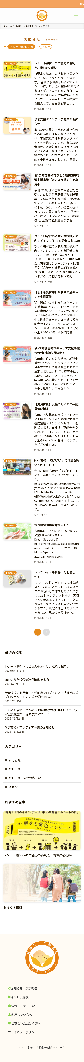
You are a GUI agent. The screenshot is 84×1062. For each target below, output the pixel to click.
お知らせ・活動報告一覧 (21, 46)
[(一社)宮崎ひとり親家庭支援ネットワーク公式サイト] (42, 15)
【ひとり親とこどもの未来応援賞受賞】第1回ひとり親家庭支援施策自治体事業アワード (41, 714)
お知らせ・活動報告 (24, 988)
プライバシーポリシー (22, 1032)
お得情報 (14, 760)
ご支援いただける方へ (26, 1023)
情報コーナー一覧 (23, 1006)
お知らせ (14, 769)
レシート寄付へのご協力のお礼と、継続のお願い (37, 668)
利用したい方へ (21, 1014)
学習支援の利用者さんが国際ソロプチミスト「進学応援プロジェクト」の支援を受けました (41, 696)
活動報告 (14, 787)
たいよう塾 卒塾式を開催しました (27, 681)
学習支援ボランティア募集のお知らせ (30, 729)
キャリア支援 (19, 997)
